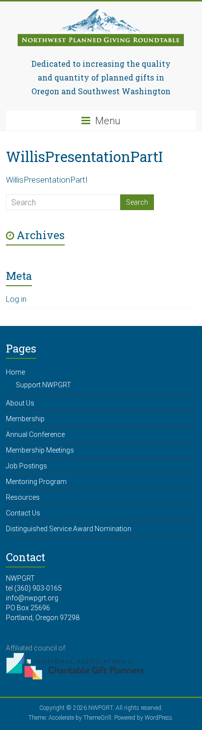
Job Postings (26, 466)
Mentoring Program (36, 482)
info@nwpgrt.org (32, 598)
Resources (23, 497)
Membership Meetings (40, 450)
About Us (20, 403)
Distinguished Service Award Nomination (68, 529)
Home (15, 372)
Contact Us (23, 513)
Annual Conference (35, 434)
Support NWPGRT (43, 385)
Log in (16, 299)
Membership (25, 419)
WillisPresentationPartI (47, 180)
